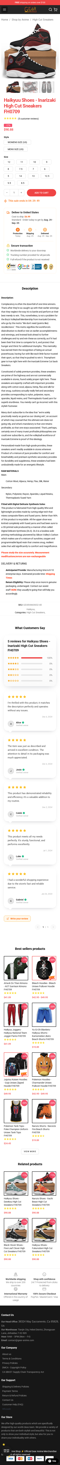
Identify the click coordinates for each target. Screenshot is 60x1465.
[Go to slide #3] (46, 87)
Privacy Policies (10, 1363)
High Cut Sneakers (42, 19)
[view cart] (55, 9)
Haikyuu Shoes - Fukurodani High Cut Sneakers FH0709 (42, 1248)
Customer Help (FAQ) (12, 1404)
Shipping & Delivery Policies (15, 1386)
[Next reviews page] (53, 927)
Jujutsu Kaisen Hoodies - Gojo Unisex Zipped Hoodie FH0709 (15, 1082)
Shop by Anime (20, 19)
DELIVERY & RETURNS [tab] (14, 563)
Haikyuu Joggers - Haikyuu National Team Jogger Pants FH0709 (15, 1032)
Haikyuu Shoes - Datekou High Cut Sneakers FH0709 (12, 1201)
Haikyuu (31, 609)
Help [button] (54, 1461)
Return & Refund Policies (14, 1395)
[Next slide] (53, 51)
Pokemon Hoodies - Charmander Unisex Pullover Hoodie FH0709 (44, 1082)
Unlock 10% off (6, 1451)
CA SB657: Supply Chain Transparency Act (23, 1372)
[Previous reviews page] (38, 927)
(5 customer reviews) (28, 118)
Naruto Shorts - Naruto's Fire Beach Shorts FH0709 (44, 1129)
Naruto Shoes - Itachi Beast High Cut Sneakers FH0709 (42, 1201)
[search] (50, 9)
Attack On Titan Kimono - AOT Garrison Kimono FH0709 (16, 986)
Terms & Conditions (11, 1358)
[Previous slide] (6, 51)
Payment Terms (10, 1391)
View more (30, 1151)
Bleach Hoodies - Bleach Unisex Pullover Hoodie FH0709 (44, 986)
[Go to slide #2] (30, 87)
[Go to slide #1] (13, 87)
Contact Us (7, 1400)
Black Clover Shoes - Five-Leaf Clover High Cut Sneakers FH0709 (14, 1248)
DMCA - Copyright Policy (14, 1367)
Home (4, 19)
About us (6, 1354)
